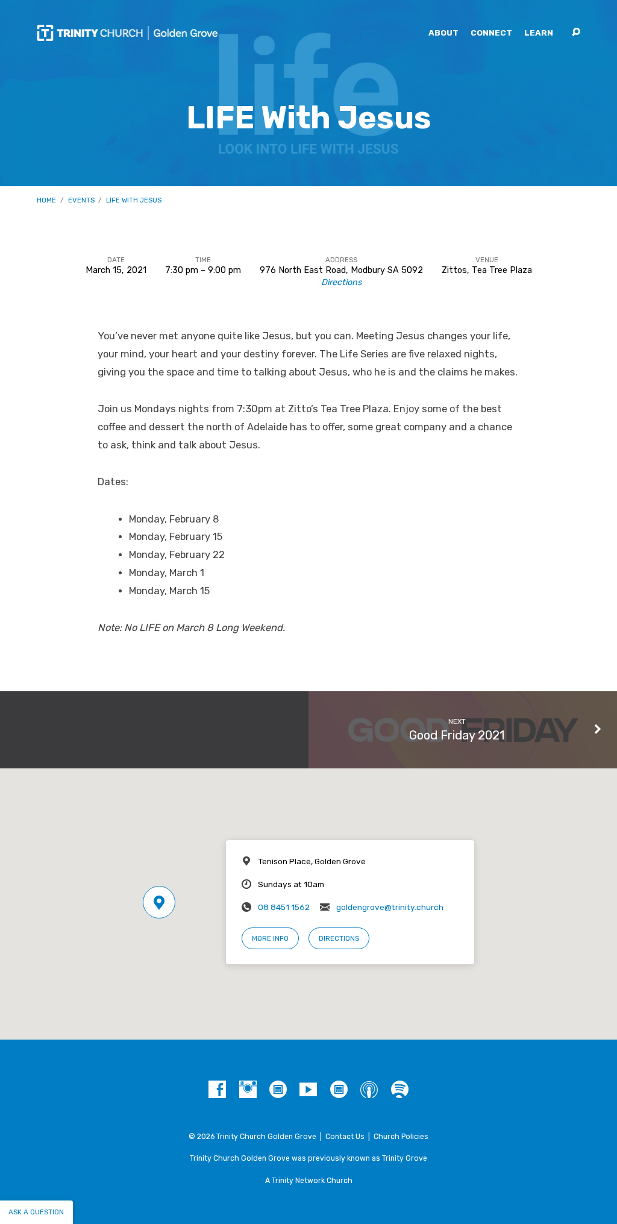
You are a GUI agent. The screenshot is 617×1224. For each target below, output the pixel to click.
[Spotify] (400, 1090)
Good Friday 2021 (456, 735)
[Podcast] (369, 1090)
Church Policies (401, 1136)
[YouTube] (308, 1090)
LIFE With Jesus (133, 200)
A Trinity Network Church (308, 1180)
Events (81, 200)
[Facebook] (217, 1090)
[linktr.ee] (339, 1090)
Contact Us (345, 1136)
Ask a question (36, 1212)
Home (46, 200)
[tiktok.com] (278, 1090)
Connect (491, 33)
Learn (538, 33)
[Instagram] (248, 1090)
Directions (341, 282)
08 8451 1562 (284, 907)
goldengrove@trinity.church (389, 907)
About (443, 33)
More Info (270, 938)
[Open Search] (576, 32)
